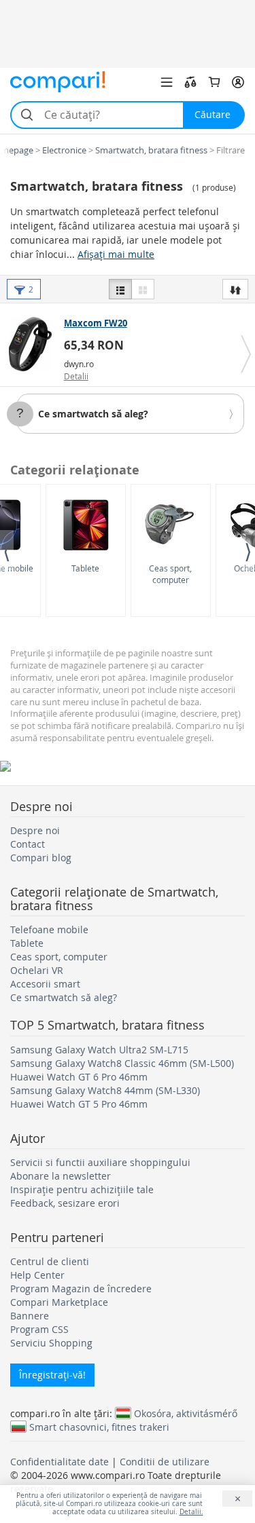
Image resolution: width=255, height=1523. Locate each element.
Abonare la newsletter (60, 1175)
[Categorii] (166, 82)
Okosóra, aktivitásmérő (185, 1413)
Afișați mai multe (116, 254)
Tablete (85, 568)
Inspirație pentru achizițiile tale (82, 1189)
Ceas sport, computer (170, 574)
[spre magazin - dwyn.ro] (33, 344)
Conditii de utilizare (164, 1461)
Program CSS (39, 1329)
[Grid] (142, 289)
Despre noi (35, 830)
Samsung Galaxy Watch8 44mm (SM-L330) (105, 1090)
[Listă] (120, 289)
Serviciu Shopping (51, 1342)
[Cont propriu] (238, 82)
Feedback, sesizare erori (65, 1203)
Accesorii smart (45, 983)
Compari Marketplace (59, 1302)
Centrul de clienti (49, 1261)
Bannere (29, 1315)
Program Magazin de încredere (81, 1288)
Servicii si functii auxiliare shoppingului (100, 1162)
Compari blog (40, 857)
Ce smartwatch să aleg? (93, 413)
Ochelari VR (36, 970)
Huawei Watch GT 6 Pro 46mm (79, 1076)
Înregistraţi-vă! (52, 1374)
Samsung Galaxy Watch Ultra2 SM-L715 (99, 1049)
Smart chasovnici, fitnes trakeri (99, 1427)
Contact (27, 844)
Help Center (37, 1274)
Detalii (76, 376)
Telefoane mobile (49, 929)
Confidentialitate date (59, 1461)
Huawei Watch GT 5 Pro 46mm (79, 1103)
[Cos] (214, 82)
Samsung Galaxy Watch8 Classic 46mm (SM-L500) (122, 1063)
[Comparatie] (190, 82)
